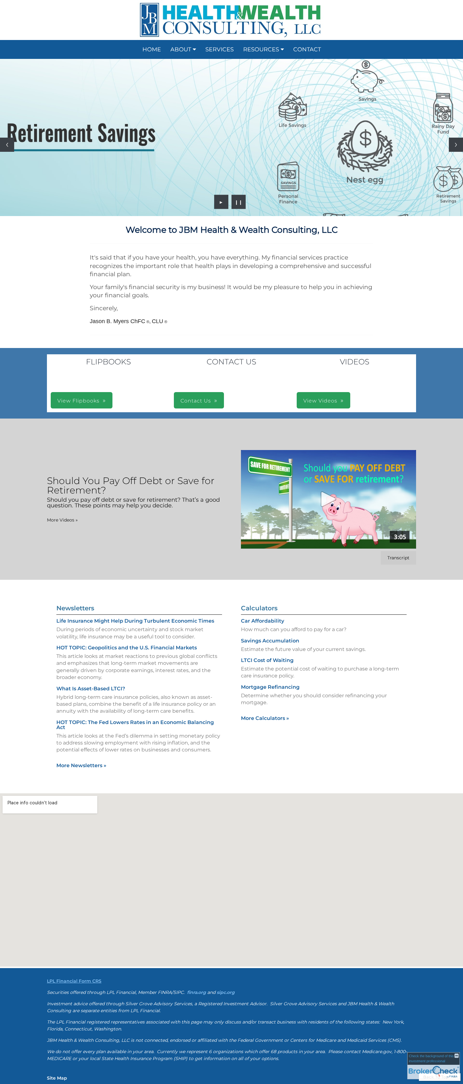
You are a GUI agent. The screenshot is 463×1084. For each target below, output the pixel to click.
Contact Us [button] (195, 401)
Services (219, 49)
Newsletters (75, 608)
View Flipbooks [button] (78, 401)
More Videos (62, 520)
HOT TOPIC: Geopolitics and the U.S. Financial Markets (126, 648)
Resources (261, 49)
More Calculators (265, 718)
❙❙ (239, 202)
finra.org (196, 992)
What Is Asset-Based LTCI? (90, 689)
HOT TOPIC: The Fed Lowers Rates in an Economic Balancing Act (135, 724)
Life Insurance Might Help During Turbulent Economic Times (135, 621)
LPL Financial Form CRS (74, 981)
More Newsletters (81, 765)
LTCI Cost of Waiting (267, 660)
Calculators (259, 608)
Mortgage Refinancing (270, 687)
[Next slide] (456, 145)
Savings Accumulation (270, 641)
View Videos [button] (320, 401)
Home (151, 49)
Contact (307, 49)
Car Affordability (262, 621)
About (180, 49)
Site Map (57, 1078)
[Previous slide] (7, 145)
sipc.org (226, 992)
